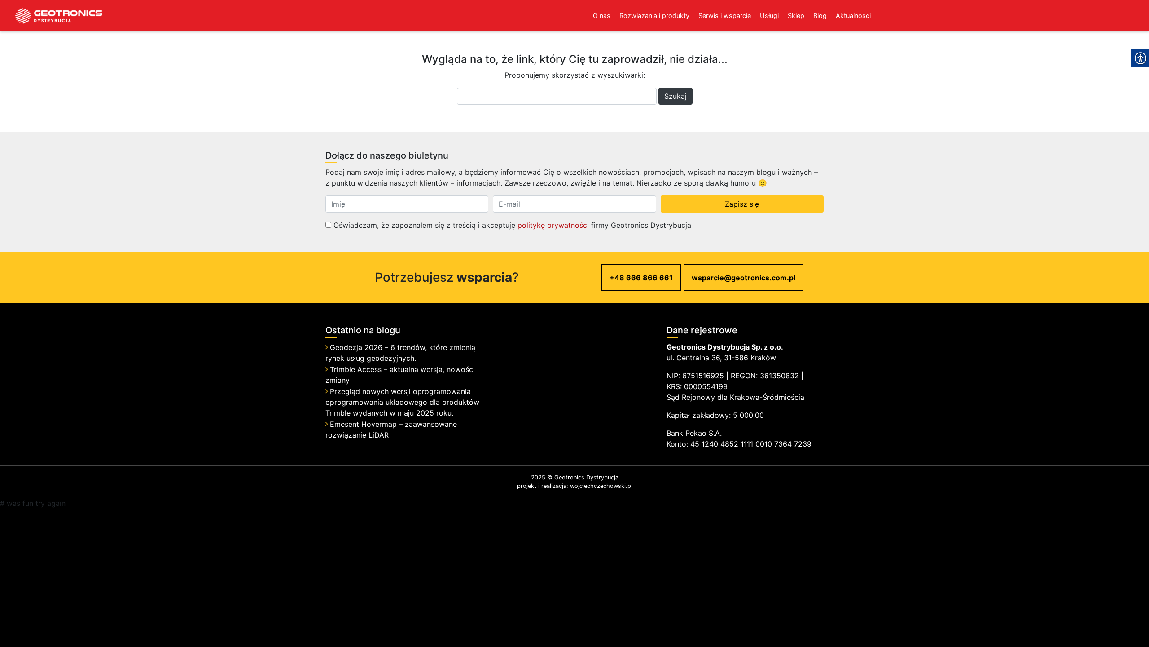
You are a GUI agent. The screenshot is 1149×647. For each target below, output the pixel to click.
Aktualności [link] (853, 15)
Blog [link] (820, 15)
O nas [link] (601, 15)
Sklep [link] (796, 15)
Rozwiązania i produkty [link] (654, 15)
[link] (51, 16)
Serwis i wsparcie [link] (724, 15)
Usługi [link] (769, 15)
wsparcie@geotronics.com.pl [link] (743, 277)
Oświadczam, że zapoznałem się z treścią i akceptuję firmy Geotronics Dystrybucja (511, 225)
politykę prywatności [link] (553, 225)
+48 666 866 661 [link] (641, 277)
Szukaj (675, 96)
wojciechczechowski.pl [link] (601, 486)
